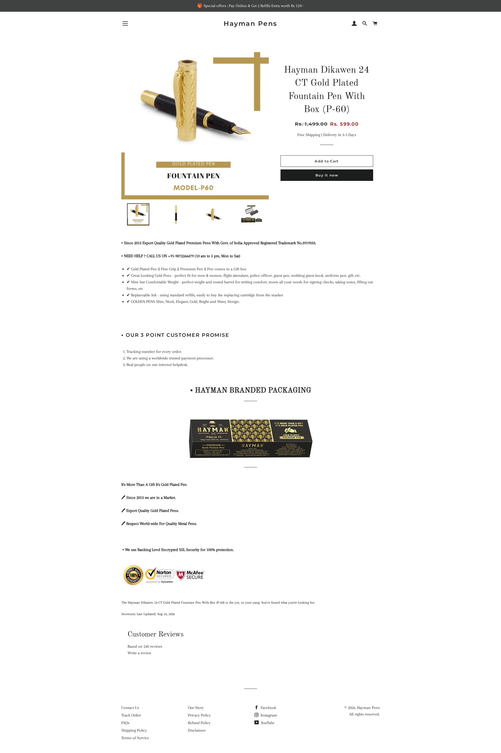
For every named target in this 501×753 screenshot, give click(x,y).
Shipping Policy (134, 730)
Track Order (131, 715)
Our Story (196, 707)
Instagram (268, 715)
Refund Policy (199, 722)
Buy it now (326, 175)
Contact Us (130, 707)
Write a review (139, 653)
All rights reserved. (364, 714)
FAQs (125, 722)
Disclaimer (197, 730)
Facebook (268, 707)
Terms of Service (135, 738)
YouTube (267, 722)
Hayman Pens (250, 23)
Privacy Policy (199, 715)
